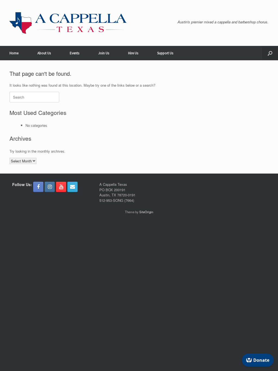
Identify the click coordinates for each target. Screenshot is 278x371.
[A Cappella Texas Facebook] (38, 187)
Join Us (103, 53)
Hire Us (133, 53)
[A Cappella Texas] (68, 23)
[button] (270, 53)
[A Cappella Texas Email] (72, 187)
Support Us (165, 53)
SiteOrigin (146, 212)
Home (14, 53)
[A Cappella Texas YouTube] (61, 187)
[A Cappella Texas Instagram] (50, 187)
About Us (44, 53)
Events (74, 53)
